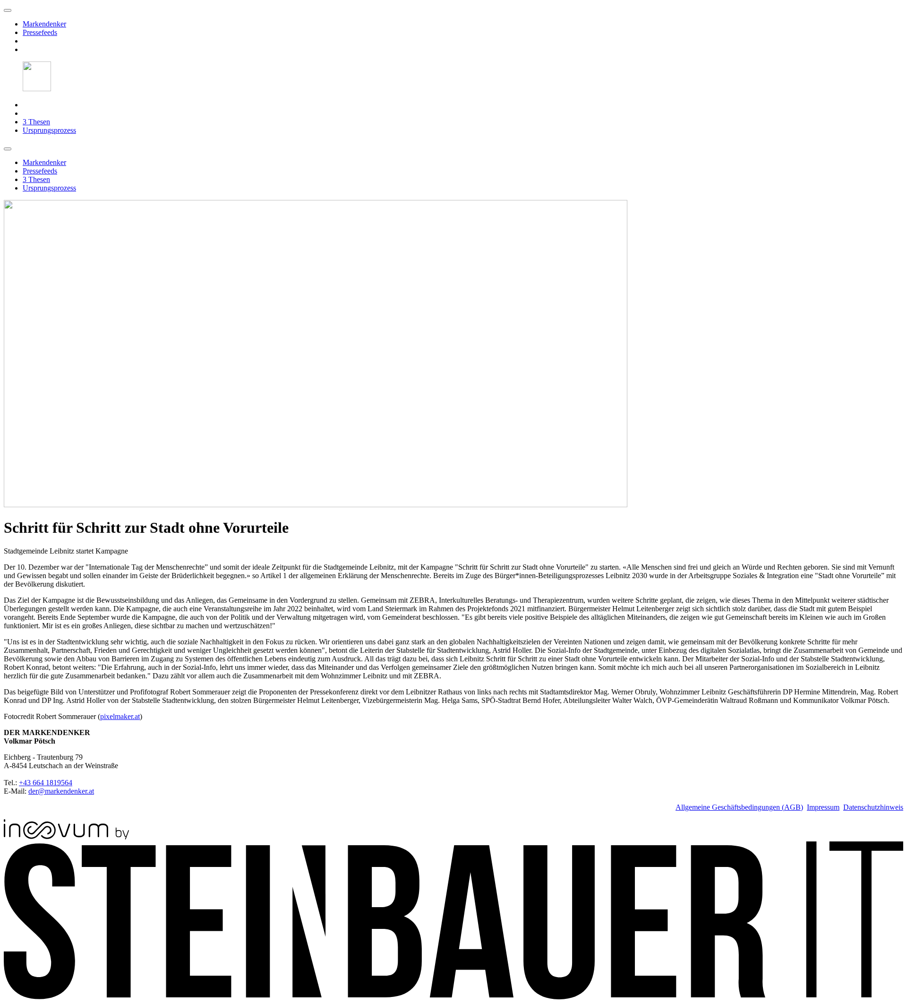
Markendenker (44, 24)
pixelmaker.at (120, 716)
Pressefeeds (40, 32)
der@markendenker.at (61, 791)
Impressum (823, 807)
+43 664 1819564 (45, 783)
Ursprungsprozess (49, 130)
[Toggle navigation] (7, 148)
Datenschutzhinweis (873, 807)
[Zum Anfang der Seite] (7, 10)
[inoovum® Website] (66, 837)
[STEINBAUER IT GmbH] (453, 997)
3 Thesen (36, 122)
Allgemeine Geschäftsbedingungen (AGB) (739, 807)
